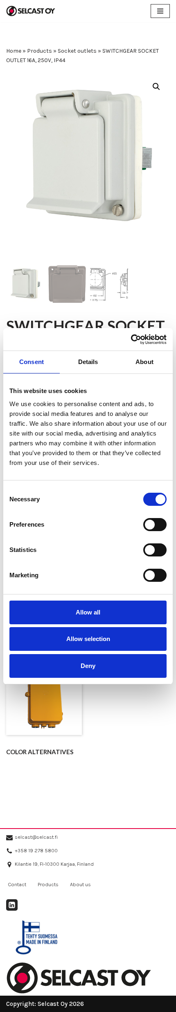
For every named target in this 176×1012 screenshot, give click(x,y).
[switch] (155, 524)
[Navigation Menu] (160, 11)
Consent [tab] (31, 361)
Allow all (88, 612)
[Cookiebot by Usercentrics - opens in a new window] (131, 339)
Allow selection (88, 638)
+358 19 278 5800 (36, 850)
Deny (88, 665)
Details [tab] (88, 361)
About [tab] (144, 361)
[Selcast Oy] (30, 11)
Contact (17, 884)
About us (80, 884)
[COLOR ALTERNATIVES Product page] (44, 697)
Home (13, 50)
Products (39, 50)
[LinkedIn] (12, 905)
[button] (156, 86)
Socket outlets (77, 50)
